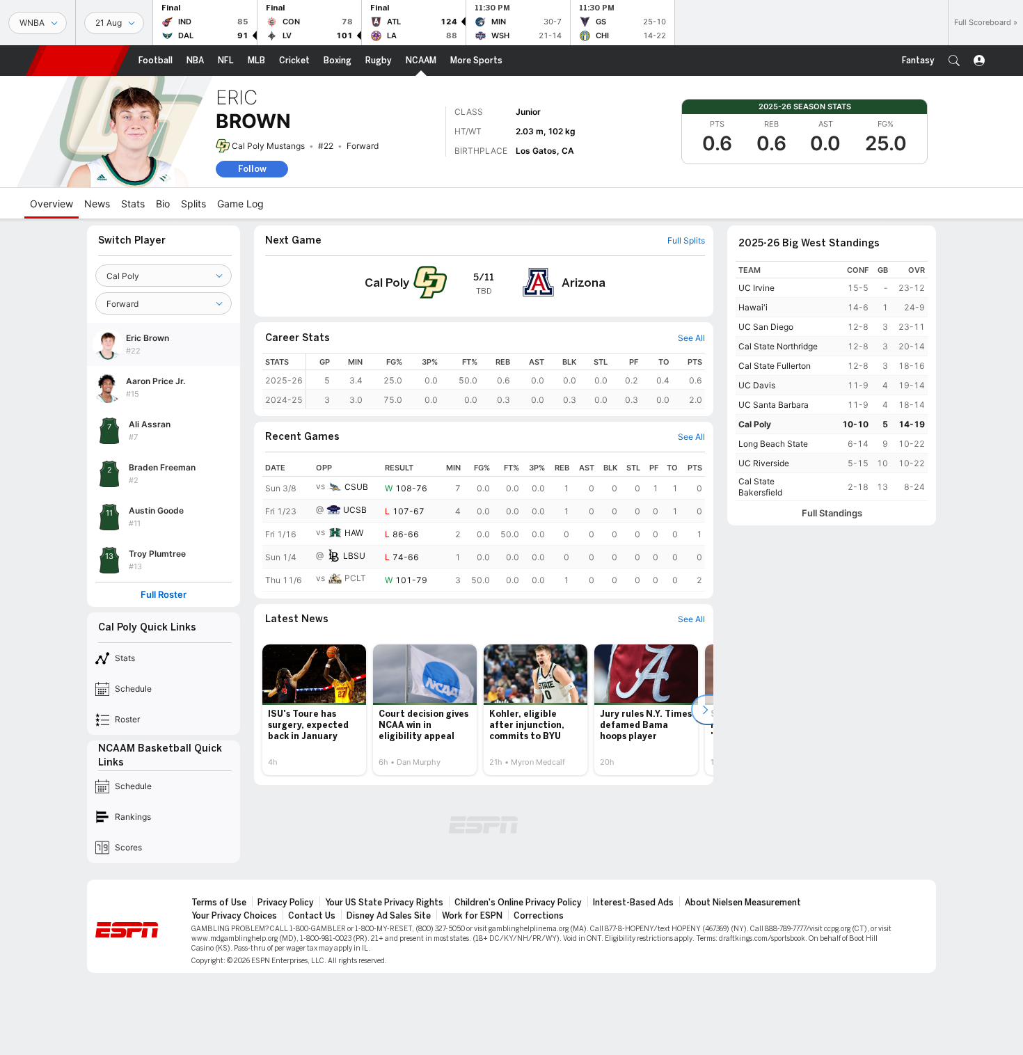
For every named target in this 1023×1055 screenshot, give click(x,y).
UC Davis (756, 385)
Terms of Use (218, 902)
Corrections (539, 916)
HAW (353, 533)
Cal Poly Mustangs (268, 146)
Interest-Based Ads (633, 902)
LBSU (354, 555)
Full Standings (832, 513)
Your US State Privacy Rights (384, 902)
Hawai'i (753, 307)
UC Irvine (756, 288)
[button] (954, 60)
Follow (252, 169)
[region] (505, 381)
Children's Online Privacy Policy (518, 902)
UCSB (355, 510)
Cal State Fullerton (774, 365)
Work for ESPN (472, 916)
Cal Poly (754, 424)
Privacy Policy (285, 902)
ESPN (77, 60)
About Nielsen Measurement (743, 902)
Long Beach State (773, 443)
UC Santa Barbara (773, 404)
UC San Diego (765, 327)
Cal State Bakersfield (760, 487)
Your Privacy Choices (234, 916)
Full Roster (164, 594)
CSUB (356, 487)
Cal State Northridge (778, 346)
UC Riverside (763, 463)
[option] (314, 709)
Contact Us (311, 916)
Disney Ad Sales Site (389, 916)
